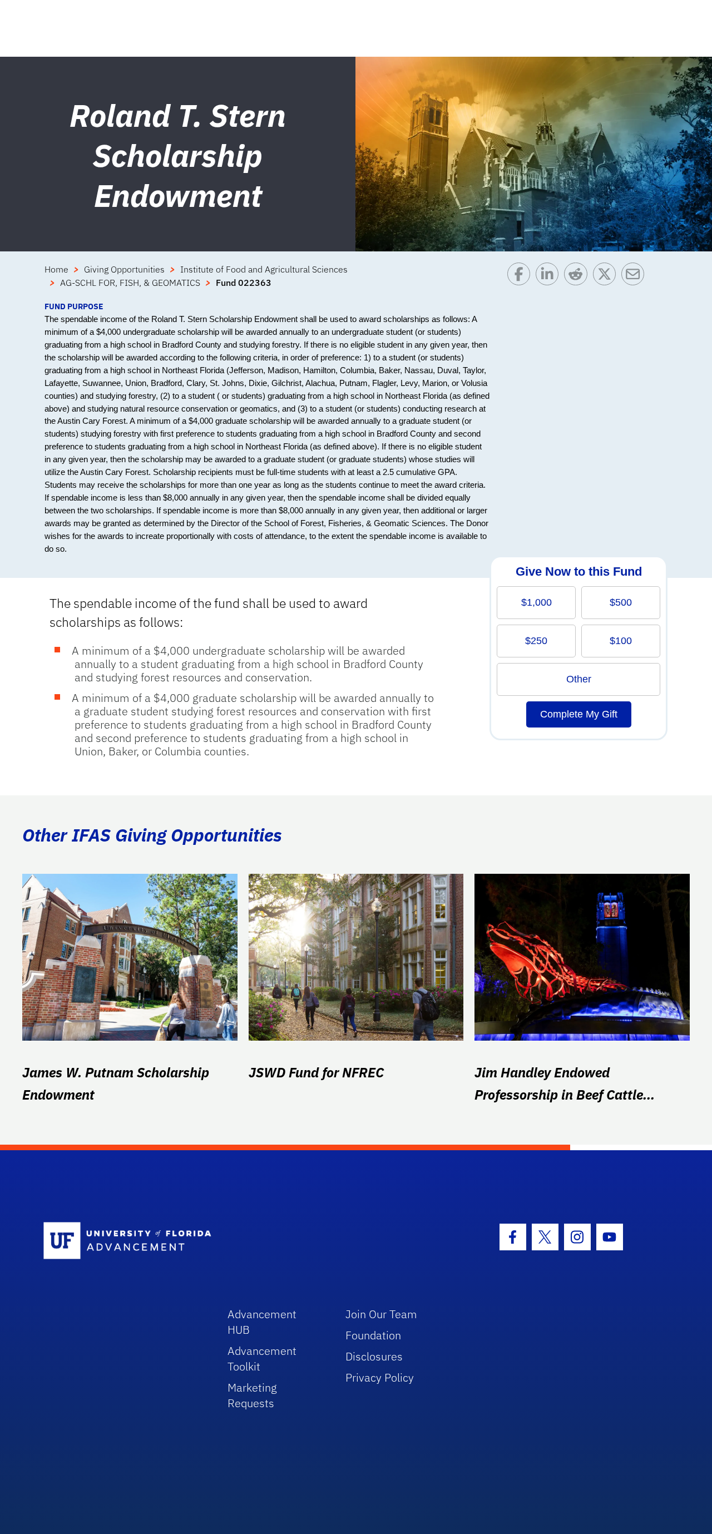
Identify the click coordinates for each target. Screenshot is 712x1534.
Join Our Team (381, 1314)
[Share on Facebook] (521, 281)
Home (56, 269)
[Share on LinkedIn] (550, 281)
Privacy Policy (379, 1377)
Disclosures (374, 1356)
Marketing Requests (252, 1395)
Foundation (373, 1335)
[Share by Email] (635, 281)
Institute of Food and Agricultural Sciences (264, 269)
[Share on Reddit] (578, 281)
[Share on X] (607, 281)
